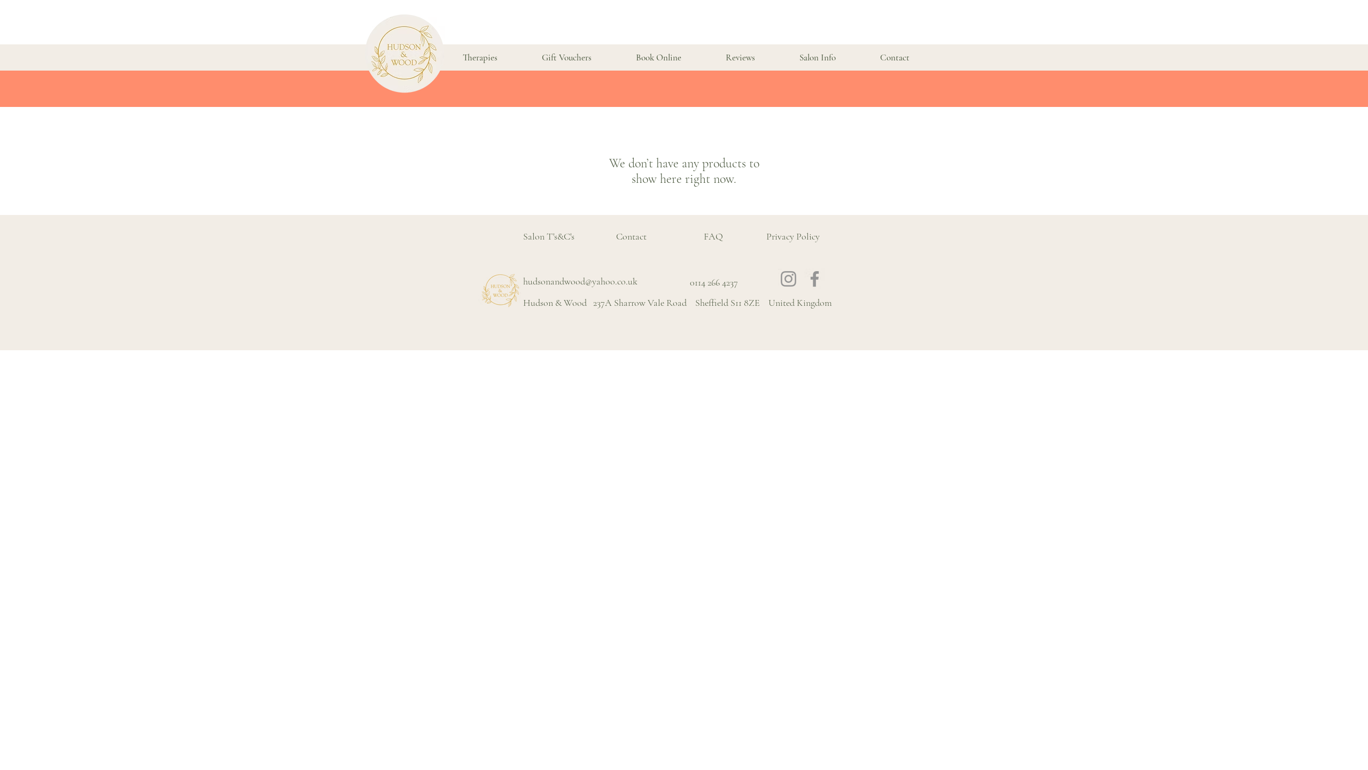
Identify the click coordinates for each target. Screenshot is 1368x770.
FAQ (713, 236)
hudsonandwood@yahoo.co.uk (580, 281)
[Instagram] (788, 278)
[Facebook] (814, 278)
